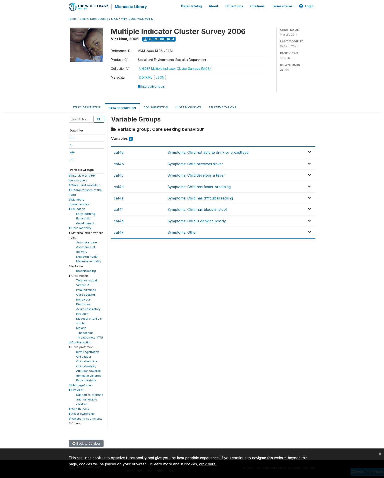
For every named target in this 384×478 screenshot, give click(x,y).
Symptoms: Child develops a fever (196, 175)
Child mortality (80, 228)
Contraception (80, 342)
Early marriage (86, 380)
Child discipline (86, 361)
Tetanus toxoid (86, 280)
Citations (257, 6)
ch (71, 159)
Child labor (83, 356)
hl (71, 145)
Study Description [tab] (86, 107)
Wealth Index (79, 409)
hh (71, 137)
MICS (114, 18)
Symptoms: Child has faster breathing (199, 187)
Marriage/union (81, 385)
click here (207, 464)
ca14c (119, 175)
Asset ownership (82, 413)
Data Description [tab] (122, 108)
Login (309, 6)
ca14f (118, 209)
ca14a (119, 152)
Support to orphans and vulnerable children (89, 399)
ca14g (119, 221)
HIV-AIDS (77, 390)
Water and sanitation (85, 185)
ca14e (119, 198)
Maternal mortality (88, 261)
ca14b (119, 164)
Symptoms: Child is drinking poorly (196, 221)
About (213, 6)
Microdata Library (131, 6)
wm (72, 152)
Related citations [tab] (222, 107)
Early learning (85, 213)
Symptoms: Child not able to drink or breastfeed (207, 152)
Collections (234, 6)
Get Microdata (160, 39)
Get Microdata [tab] (189, 107)
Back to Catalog (88, 443)
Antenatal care (86, 242)
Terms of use (282, 6)
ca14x (119, 232)
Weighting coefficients (86, 418)
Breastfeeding (86, 271)
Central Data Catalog (94, 18)
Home (73, 18)
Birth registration (87, 352)
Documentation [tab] (156, 107)
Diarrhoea (83, 304)
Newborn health (87, 256)
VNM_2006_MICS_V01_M (137, 18)
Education (77, 209)
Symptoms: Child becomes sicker (195, 164)
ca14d (119, 187)
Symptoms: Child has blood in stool (197, 209)
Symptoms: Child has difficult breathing (200, 198)
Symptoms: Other (182, 232)
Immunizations (86, 290)
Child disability (86, 366)
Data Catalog (191, 6)
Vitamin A (82, 285)
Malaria (81, 328)
